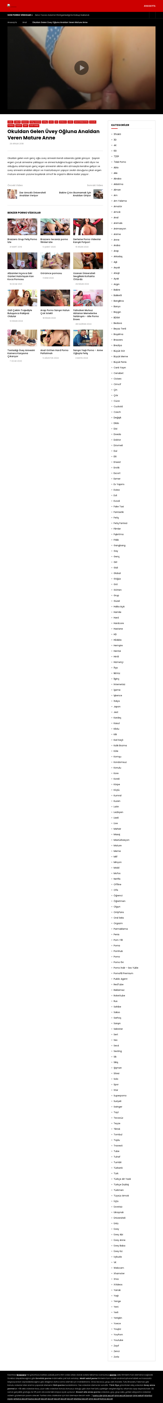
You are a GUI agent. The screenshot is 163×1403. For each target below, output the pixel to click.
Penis (116, 934)
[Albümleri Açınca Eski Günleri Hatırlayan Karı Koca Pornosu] (22, 260)
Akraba (117, 178)
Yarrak (117, 1290)
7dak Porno (120, 162)
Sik (115, 1056)
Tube (116, 1151)
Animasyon (120, 228)
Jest (116, 712)
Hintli (116, 656)
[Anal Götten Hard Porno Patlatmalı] (55, 338)
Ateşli (117, 273)
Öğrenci (118, 895)
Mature (118, 845)
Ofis (116, 890)
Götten (118, 589)
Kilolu (116, 728)
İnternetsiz (119, 684)
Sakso (18, 125)
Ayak (116, 278)
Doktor (117, 439)
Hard (116, 617)
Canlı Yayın (120, 367)
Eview (117, 489)
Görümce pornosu (51, 273)
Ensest (25, 122)
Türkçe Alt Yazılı (122, 1179)
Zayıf (116, 1345)
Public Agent (121, 978)
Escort (117, 473)
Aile (115, 173)
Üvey (116, 1229)
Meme (117, 851)
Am (115, 195)
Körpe (117, 784)
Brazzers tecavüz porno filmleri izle (54, 241)
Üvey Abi (118, 1234)
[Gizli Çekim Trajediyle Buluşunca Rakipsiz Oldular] (22, 298)
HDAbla (117, 639)
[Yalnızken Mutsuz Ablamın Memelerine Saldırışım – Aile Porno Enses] (88, 298)
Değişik (117, 417)
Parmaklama (121, 928)
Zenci (117, 1351)
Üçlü (116, 1201)
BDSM (117, 317)
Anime (117, 234)
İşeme (117, 689)
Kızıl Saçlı (118, 740)
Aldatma (118, 184)
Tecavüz (118, 1117)
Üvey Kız (118, 1251)
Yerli (116, 1312)
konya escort (106, 1398)
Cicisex (117, 378)
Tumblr (118, 1162)
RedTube (119, 984)
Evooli (117, 501)
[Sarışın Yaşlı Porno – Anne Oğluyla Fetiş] (88, 338)
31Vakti (117, 134)
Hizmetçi (118, 662)
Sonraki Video (95, 185)
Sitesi (116, 1073)
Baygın (117, 312)
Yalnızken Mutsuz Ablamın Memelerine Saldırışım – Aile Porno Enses (86, 315)
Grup (116, 595)
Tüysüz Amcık (121, 1195)
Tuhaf (117, 1156)
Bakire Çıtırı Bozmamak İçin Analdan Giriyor (75, 194)
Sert (26, 125)
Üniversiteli (119, 1217)
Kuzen (117, 801)
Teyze (117, 1123)
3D (115, 139)
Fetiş (116, 517)
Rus (115, 1001)
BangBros (119, 300)
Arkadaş (118, 256)
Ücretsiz (118, 1206)
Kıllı (115, 734)
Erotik (117, 467)
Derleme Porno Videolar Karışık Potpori (87, 241)
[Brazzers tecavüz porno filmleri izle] (55, 226)
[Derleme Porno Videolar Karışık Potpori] (88, 226)
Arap (116, 250)
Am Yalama (120, 200)
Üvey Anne (34, 125)
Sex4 (116, 1045)
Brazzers (118, 339)
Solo (116, 1079)
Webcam (119, 1267)
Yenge (117, 1301)
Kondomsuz (120, 762)
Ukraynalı (119, 1212)
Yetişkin (118, 1317)
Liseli (70, 122)
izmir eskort (138, 1395)
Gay (116, 551)
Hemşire (118, 645)
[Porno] (11, 6)
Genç (45, 122)
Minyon (118, 862)
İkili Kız (117, 673)
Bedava (118, 323)
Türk (116, 1173)
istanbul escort (81, 1398)
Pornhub (118, 951)
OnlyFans (119, 912)
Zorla (116, 1356)
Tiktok (117, 1129)
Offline (117, 884)
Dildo (116, 423)
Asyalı (117, 267)
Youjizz (117, 1329)
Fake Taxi (119, 506)
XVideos (118, 1284)
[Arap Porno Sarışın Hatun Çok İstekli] (55, 298)
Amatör (118, 206)
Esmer (117, 478)
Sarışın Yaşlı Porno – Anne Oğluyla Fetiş (88, 352)
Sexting (118, 1051)
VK (115, 1262)
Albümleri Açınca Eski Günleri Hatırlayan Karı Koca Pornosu (20, 276)
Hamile (117, 612)
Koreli (117, 778)
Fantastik (119, 512)
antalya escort (20, 1398)
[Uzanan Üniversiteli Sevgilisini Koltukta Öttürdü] (88, 260)
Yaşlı (116, 1295)
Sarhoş (117, 1017)
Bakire (117, 289)
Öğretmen (119, 901)
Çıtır (116, 395)
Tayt (116, 1112)
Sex (115, 1040)
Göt (116, 584)
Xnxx (116, 1279)
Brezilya (118, 345)
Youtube (118, 1340)
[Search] (152, 15)
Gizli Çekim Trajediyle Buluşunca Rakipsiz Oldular (19, 313)
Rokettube (119, 995)
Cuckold (118, 406)
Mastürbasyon (81, 122)
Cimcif (17, 122)
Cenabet (119, 373)
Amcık (117, 212)
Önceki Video (15, 185)
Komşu (117, 756)
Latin (116, 806)
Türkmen (119, 1190)
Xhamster (119, 1273)
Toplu (117, 1140)
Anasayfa (150, 5)
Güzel (117, 601)
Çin (115, 389)
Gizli (51, 122)
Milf (115, 856)
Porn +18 (118, 940)
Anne (116, 239)
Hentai (117, 651)
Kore (116, 773)
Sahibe (117, 1006)
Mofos (117, 873)
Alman (117, 189)
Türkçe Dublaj (121, 1184)
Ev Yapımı (119, 484)
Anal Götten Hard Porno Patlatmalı (54, 352)
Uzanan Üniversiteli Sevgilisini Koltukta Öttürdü (84, 276)
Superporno (120, 1095)
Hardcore (119, 623)
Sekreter (118, 1028)
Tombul (118, 1134)
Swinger (118, 1106)
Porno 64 (119, 962)
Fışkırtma (119, 534)
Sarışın (117, 1023)
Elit (115, 456)
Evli (115, 495)
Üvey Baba (119, 1245)
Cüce (117, 401)
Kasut (117, 723)
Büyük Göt (119, 350)
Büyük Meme (121, 356)
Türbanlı (118, 1167)
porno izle (97, 1395)
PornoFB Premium (123, 973)
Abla (116, 167)
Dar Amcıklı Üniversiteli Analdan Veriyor (32, 194)
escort (44, 1398)
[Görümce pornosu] (55, 260)
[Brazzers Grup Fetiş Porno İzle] (22, 226)
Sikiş (116, 1062)
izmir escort (108, 1395)
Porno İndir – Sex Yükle (126, 967)
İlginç (116, 678)
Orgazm (118, 923)
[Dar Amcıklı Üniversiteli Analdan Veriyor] (12, 194)
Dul (115, 451)
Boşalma (118, 334)
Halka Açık (119, 606)
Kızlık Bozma (120, 745)
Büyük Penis (120, 362)
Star (116, 1090)
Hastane (118, 628)
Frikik (116, 539)
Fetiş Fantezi (35, 122)
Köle (116, 751)
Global (117, 573)
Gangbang (119, 545)
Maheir (117, 828)
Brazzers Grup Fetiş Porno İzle (22, 241)
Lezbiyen (118, 812)
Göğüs (117, 578)
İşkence (118, 695)
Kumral (117, 795)
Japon (117, 706)
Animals (118, 223)
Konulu (63, 122)
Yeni (116, 1306)
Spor (116, 1084)
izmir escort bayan (123, 1395)
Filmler (117, 528)
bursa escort (34, 1398)
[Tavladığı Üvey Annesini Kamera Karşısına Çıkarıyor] (22, 338)
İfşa (116, 667)
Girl (115, 562)
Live (116, 823)
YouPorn (118, 1334)
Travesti (118, 1145)
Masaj (117, 834)
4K (115, 145)
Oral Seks (119, 917)
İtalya (117, 701)
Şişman (118, 1067)
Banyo (117, 306)
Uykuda (118, 1256)
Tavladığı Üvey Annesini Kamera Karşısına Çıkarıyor (21, 353)
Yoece (117, 1323)
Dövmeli (118, 445)
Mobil (116, 867)
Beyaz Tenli (120, 328)
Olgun (93, 122)
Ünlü (116, 1223)
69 (115, 150)
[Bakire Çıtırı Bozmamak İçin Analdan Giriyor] (98, 194)
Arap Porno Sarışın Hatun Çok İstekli (55, 312)
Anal (24, 22)
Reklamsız (119, 990)
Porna (117, 945)
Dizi (115, 428)
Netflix (117, 878)
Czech (117, 412)
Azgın (117, 284)
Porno (11, 125)
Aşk (115, 262)
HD (56, 122)
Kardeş (117, 717)
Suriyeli (117, 1101)
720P (116, 156)
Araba (117, 245)
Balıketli (118, 295)
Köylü (117, 790)
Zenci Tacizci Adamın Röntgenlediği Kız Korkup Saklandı (62, 15)
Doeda (117, 434)
